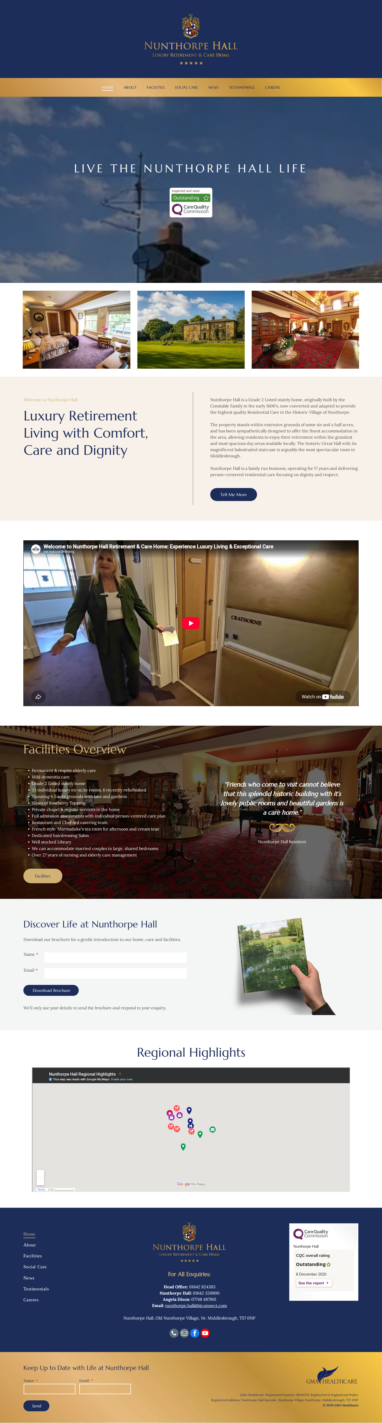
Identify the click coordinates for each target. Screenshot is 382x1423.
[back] (29, 329)
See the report (311, 1283)
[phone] (174, 1334)
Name (29, 954)
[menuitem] (107, 87)
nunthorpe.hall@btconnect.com (196, 1305)
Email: (84, 1380)
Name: (29, 1380)
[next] (352, 329)
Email (29, 970)
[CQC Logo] (310, 1238)
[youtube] (205, 1334)
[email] (184, 1334)
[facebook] (194, 1334)
